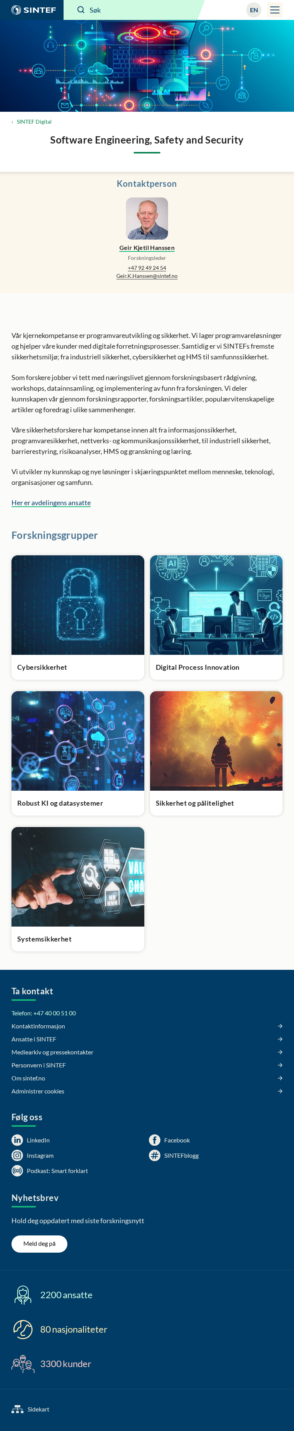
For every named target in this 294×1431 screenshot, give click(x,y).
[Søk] (81, 10)
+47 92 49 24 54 (147, 267)
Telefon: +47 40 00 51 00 (43, 1013)
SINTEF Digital (34, 121)
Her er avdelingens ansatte (51, 502)
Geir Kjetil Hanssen (147, 247)
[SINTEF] (32, 10)
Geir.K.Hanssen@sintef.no (147, 275)
